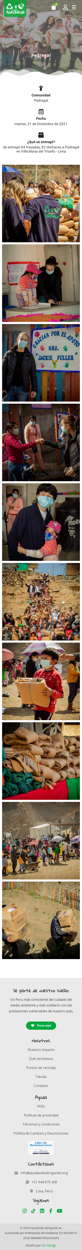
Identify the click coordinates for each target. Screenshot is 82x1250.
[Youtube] (59, 1211)
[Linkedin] (42, 1211)
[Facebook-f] (50, 1211)
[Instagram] (24, 1211)
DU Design (49, 1245)
